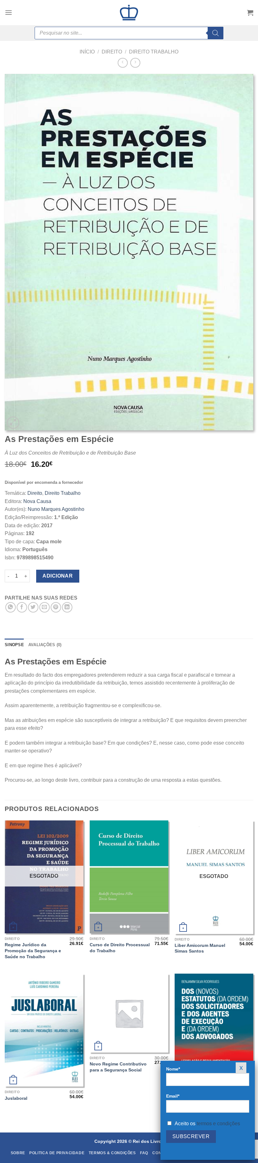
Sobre (18, 1153)
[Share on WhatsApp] (10, 607)
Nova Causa (37, 501)
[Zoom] (13, 423)
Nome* (173, 1068)
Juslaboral (16, 1098)
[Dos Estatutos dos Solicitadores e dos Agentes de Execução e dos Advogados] (214, 1030)
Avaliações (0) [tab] (45, 644)
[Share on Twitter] (33, 607)
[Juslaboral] (44, 1030)
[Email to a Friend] (44, 607)
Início (87, 51)
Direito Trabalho (153, 51)
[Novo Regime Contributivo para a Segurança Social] (129, 1013)
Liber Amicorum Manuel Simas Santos (200, 948)
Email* (172, 1096)
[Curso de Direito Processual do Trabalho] (129, 876)
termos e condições (218, 1123)
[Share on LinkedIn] (67, 607)
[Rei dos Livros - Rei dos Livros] (129, 12)
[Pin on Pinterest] (56, 607)
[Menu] (8, 12)
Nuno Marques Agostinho (56, 509)
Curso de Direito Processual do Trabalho (120, 947)
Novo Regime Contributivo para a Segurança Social (118, 1066)
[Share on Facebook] (22, 607)
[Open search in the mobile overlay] (129, 33)
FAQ (144, 1153)
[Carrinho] (250, 13)
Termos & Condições (112, 1153)
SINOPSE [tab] (14, 644)
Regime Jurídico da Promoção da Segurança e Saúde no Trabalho (33, 950)
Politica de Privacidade (56, 1153)
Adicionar (57, 576)
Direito (112, 51)
